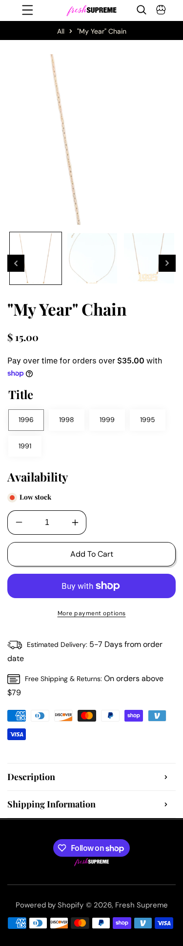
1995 (147, 419)
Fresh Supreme (141, 905)
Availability (37, 476)
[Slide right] (167, 263)
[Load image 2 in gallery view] (92, 258)
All (60, 31)
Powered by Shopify (49, 905)
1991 (25, 446)
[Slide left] (15, 263)
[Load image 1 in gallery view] (35, 258)
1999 (107, 419)
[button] (22, 10)
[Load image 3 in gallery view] (149, 258)
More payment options (92, 613)
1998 (66, 419)
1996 (26, 419)
